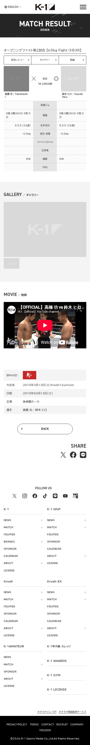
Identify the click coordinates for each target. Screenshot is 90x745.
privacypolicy (16, 724)
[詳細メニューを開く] (83, 7)
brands (9, 541)
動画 (72, 60)
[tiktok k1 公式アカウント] (45, 496)
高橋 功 (27, 409)
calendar (11, 556)
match (8, 527)
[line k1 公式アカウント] (55, 496)
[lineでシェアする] (83, 455)
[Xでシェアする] (63, 455)
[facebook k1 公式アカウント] (35, 496)
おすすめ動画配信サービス (72, 712)
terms (34, 724)
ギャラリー (45, 60)
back (45, 429)
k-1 (59, 646)
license (9, 570)
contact (47, 724)
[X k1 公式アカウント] (14, 496)
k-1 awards (57, 660)
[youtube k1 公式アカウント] (65, 496)
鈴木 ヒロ (41, 409)
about (8, 563)
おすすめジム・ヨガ (47, 712)
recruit (62, 724)
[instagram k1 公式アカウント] (25, 496)
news (7, 520)
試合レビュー (17, 60)
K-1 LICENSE (56, 689)
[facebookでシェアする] (73, 455)
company (77, 724)
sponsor (10, 549)
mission (45, 730)
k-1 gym (53, 675)
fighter (9, 534)
